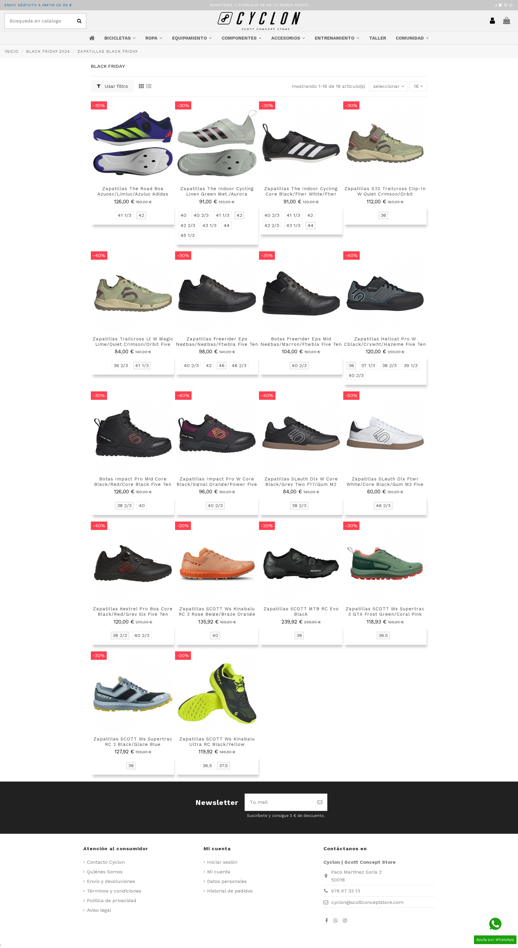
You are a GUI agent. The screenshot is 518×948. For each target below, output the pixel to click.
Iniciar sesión (222, 862)
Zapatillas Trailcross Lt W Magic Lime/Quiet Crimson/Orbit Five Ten (133, 344)
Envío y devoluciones (111, 881)
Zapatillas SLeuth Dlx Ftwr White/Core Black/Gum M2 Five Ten (385, 484)
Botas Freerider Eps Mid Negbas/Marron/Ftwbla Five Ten (301, 341)
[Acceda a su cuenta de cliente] (492, 21)
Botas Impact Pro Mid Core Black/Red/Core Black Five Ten (132, 481)
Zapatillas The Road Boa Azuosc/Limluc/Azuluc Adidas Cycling (132, 194)
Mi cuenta (218, 872)
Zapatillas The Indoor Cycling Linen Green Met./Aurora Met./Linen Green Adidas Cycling (217, 194)
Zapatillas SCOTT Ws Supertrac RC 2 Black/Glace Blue (133, 741)
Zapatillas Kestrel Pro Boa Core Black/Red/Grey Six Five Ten (133, 611)
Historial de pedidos (230, 891)
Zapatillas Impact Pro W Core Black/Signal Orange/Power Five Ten (217, 484)
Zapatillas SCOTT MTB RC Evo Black (301, 611)
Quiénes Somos (105, 872)
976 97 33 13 (345, 891)
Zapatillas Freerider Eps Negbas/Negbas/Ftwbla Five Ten (217, 341)
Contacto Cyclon (106, 862)
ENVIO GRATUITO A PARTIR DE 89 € (38, 5)
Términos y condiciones (114, 891)
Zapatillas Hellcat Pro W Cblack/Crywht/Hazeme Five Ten (385, 341)
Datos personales (227, 881)
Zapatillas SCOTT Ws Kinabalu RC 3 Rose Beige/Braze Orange (217, 611)
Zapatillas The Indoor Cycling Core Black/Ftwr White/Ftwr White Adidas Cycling (301, 194)
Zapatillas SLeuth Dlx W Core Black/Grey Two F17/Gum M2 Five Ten (301, 484)
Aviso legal (99, 910)
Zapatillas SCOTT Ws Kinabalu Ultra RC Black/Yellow (217, 741)
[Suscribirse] (320, 802)
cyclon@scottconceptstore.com (367, 902)
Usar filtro (115, 86)
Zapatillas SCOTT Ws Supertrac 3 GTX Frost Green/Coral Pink (385, 611)
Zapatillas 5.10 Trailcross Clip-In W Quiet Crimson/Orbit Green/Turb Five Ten (385, 194)
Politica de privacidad (111, 900)
